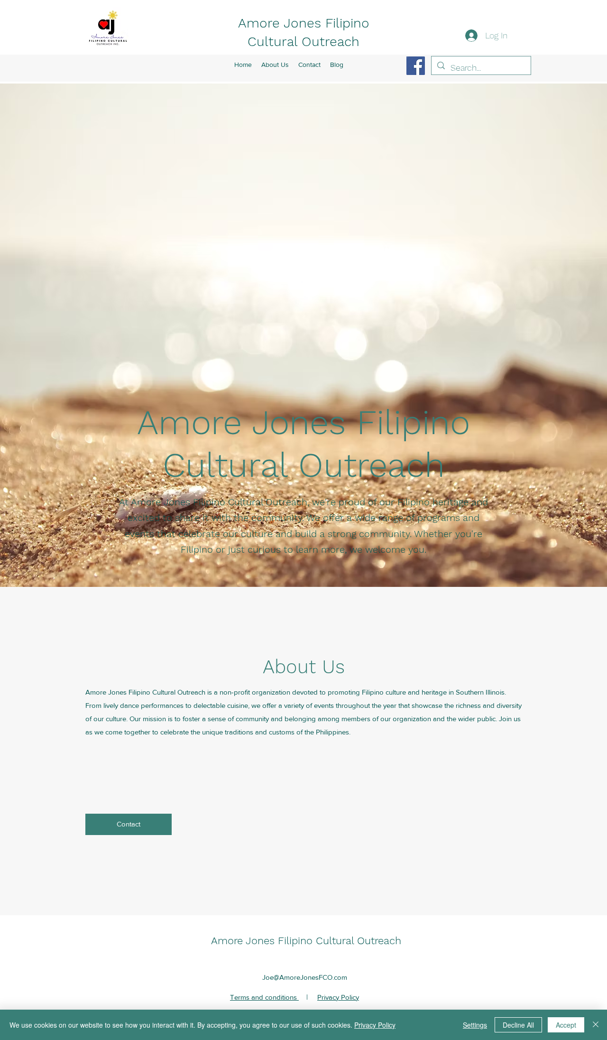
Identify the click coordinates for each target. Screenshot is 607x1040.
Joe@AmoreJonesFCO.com (304, 977)
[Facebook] (415, 65)
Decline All (518, 1025)
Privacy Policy (338, 997)
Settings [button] (475, 1025)
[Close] (595, 1024)
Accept (566, 1025)
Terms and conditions (264, 997)
